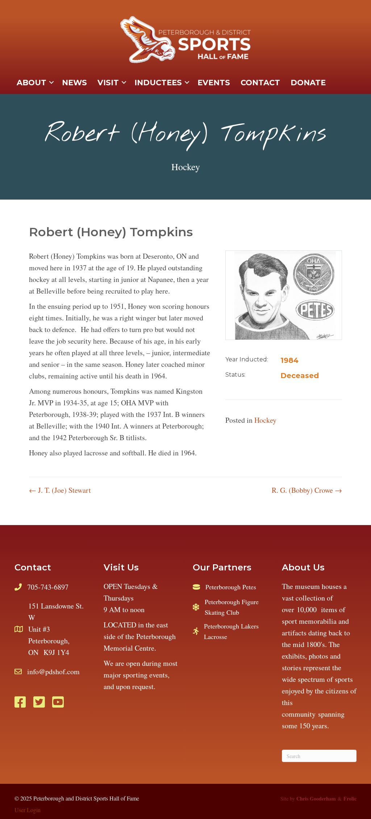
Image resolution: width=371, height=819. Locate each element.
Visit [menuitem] (108, 82)
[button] (51, 83)
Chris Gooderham (316, 798)
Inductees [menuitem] (158, 82)
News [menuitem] (74, 82)
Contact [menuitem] (260, 82)
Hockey (185, 166)
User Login (27, 810)
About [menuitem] (31, 82)
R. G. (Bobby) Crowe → (307, 490)
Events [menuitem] (213, 82)
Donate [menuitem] (308, 82)
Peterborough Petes (230, 586)
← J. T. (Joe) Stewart (60, 490)
